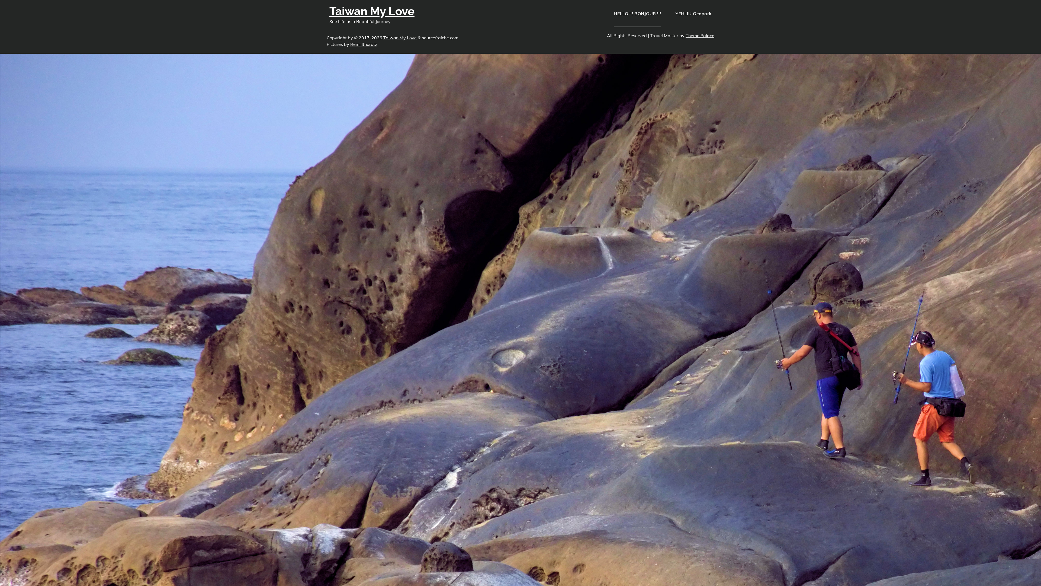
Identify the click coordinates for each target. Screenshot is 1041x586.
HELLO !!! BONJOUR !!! (637, 13)
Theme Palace (700, 35)
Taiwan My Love (372, 11)
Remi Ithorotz (363, 44)
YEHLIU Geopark (694, 13)
